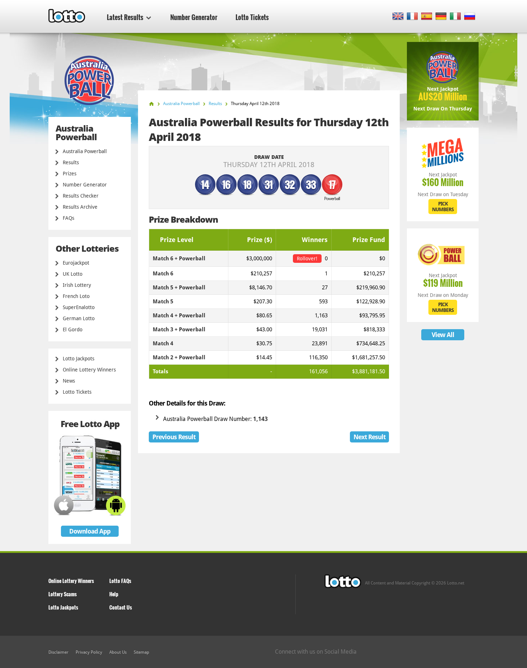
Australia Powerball (85, 151)
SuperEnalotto (79, 307)
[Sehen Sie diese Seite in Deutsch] (441, 17)
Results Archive (80, 207)
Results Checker (81, 196)
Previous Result (173, 437)
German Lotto (79, 318)
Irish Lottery (77, 285)
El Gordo (72, 329)
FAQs (68, 218)
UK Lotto (72, 274)
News (69, 381)
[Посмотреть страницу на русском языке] (469, 17)
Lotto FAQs (120, 580)
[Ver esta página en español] (426, 17)
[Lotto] (151, 103)
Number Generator (193, 17)
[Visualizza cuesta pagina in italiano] (455, 17)
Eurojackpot (76, 263)
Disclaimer (58, 652)
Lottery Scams (62, 594)
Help (113, 594)
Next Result (369, 437)
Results (71, 162)
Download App (89, 531)
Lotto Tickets (252, 17)
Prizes (69, 173)
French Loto (76, 296)
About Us (118, 652)
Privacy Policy (89, 652)
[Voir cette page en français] (412, 17)
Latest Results (125, 17)
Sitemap (141, 652)
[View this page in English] (398, 17)
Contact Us (120, 607)
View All (443, 334)
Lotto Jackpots (78, 358)
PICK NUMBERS (443, 206)
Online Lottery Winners (89, 370)
